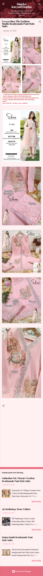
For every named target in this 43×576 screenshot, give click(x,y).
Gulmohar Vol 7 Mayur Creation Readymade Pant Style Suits (18, 480)
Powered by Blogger (23, 571)
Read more (36, 502)
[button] (39, 22)
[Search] (39, 5)
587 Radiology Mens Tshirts (16, 509)
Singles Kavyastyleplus (21, 5)
